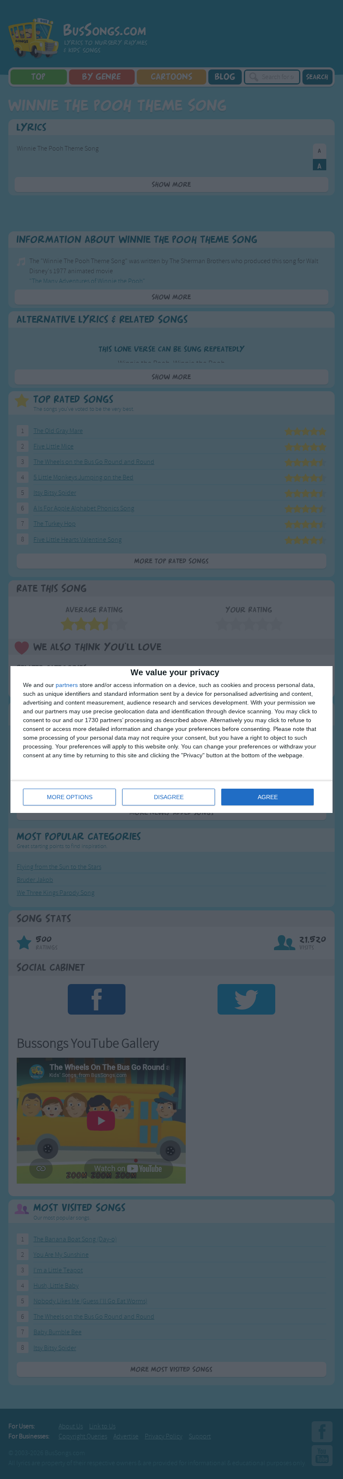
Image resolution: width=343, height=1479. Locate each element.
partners (67, 685)
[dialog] (171, 739)
